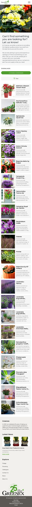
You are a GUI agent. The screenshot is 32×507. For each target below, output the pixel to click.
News (3, 476)
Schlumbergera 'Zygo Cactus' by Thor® (22, 403)
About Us (4, 479)
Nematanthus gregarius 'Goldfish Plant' (23, 343)
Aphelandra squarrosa (20, 117)
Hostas (18, 252)
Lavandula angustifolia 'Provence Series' (22, 297)
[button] (16, 72)
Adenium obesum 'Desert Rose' (22, 86)
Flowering (5, 466)
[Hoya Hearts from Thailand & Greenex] (16, 441)
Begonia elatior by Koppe (22, 162)
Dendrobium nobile (20, 222)
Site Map (16, 500)
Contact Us (5, 472)
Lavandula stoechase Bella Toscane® (22, 328)
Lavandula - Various (20, 282)
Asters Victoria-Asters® (21, 147)
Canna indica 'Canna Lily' (20, 192)
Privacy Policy (16, 501)
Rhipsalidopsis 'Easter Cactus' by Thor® (22, 388)
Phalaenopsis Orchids (21, 358)
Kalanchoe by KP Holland (22, 267)
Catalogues (5, 469)
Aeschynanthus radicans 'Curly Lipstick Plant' (21, 101)
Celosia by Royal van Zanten (22, 207)
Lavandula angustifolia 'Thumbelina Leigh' (20, 313)
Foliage (4, 463)
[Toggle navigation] (29, 2)
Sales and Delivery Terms (16, 503)
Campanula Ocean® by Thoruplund (20, 177)
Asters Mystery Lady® (21, 132)
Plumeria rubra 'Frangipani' (21, 373)
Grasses (19, 236)
